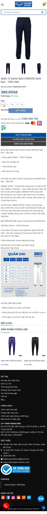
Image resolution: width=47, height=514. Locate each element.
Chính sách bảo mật (9, 410)
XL (22, 104)
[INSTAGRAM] (13, 498)
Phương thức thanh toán (11, 390)
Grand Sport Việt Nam (15, 485)
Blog (2, 400)
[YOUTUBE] (3, 498)
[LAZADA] (24, 498)
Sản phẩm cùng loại (14, 329)
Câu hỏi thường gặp (9, 393)
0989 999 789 (30, 118)
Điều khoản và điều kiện (10, 419)
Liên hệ (4, 396)
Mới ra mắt (6, 323)
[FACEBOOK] (8, 498)
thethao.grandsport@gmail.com (16, 459)
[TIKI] (29, 498)
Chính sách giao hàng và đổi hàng (15, 416)
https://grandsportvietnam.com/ (16, 462)
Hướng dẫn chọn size (9, 413)
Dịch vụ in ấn (6, 384)
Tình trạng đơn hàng (9, 387)
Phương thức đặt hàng (10, 380)
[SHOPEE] (18, 498)
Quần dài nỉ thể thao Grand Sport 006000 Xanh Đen (22, 361)
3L (3, 104)
